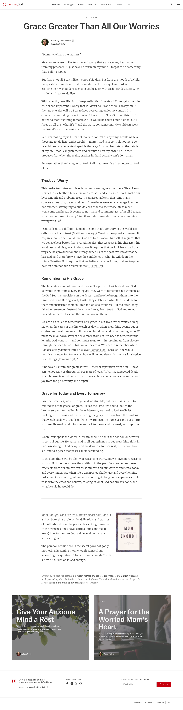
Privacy (160, 703)
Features (105, 4)
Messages (69, 4)
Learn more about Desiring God (32, 687)
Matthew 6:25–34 (84, 233)
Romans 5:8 (98, 349)
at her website (90, 582)
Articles (56, 4)
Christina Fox (48, 575)
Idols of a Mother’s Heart (70, 579)
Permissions (150, 703)
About (120, 4)
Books (81, 4)
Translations (138, 703)
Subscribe (164, 684)
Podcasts (92, 4)
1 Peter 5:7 (95, 266)
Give (129, 4)
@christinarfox (63, 575)
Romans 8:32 (67, 359)
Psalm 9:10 (81, 247)
